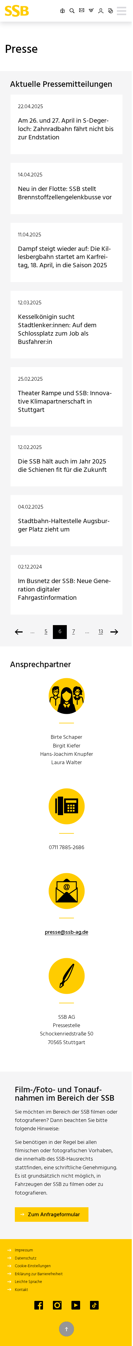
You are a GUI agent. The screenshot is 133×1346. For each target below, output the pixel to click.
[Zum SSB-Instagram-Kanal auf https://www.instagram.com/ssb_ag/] (57, 1305)
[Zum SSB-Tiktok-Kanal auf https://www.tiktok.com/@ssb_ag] (94, 1305)
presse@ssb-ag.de (66, 932)
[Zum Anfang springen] (66, 1329)
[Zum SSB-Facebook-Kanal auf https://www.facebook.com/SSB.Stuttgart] (38, 1305)
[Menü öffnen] (121, 11)
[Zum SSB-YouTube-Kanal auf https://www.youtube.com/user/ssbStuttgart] (75, 1305)
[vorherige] (19, 632)
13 (101, 631)
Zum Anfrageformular (54, 1214)
